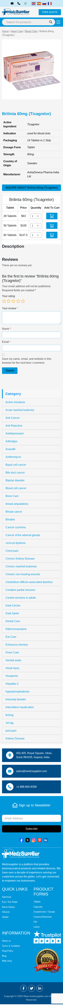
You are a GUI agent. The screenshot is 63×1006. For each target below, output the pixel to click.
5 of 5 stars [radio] (23, 301)
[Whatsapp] (26, 3)
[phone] (19, 3)
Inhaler (5, 917)
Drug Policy (7, 951)
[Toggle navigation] (58, 22)
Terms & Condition (11, 946)
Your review (10, 308)
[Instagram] (34, 839)
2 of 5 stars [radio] (9, 301)
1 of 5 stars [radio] (4, 301)
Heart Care (17, 31)
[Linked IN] (46, 839)
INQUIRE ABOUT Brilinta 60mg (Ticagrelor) (31, 187)
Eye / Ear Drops (10, 902)
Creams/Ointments (43, 917)
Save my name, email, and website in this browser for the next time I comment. (26, 360)
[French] (49, 3)
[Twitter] (28, 839)
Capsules (38, 907)
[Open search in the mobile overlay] (28, 22)
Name (6, 328)
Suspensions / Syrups (44, 911)
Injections (6, 897)
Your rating (8, 296)
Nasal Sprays (8, 907)
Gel (35, 921)
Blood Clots (31, 31)
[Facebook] (21, 839)
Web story (7, 961)
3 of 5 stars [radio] (13, 301)
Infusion (6, 912)
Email (6, 341)
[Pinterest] (40, 839)
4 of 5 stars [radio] (18, 301)
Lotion (36, 927)
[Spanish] (39, 3)
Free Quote (49, 12)
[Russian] (44, 3)
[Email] (13, 3)
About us (6, 941)
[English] (33, 3)
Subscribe (32, 828)
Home (5, 31)
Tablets (37, 901)
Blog (4, 956)
